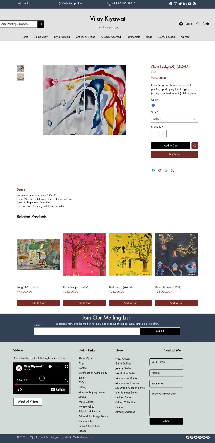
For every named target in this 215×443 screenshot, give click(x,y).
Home (20, 53)
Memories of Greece (127, 387)
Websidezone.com (83, 441)
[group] (107, 270)
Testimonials (85, 425)
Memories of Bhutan (126, 382)
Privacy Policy (86, 410)
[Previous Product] (12, 258)
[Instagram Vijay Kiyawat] (176, 4)
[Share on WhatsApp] (166, 174)
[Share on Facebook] (153, 174)
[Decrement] (154, 137)
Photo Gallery (86, 406)
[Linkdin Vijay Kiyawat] (185, 4)
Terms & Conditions (89, 430)
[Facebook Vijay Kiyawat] (171, 4)
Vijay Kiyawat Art (39, 441)
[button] (206, 23)
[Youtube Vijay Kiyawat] (190, 4)
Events (81, 381)
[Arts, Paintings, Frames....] (40, 24)
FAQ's (82, 386)
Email (37, 329)
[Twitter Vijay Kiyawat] (180, 4)
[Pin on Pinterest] (160, 174)
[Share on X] (172, 174)
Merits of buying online (91, 396)
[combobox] (174, 123)
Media (82, 401)
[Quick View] (38, 258)
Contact (82, 372)
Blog (81, 367)
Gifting (82, 391)
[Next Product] (203, 258)
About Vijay (85, 362)
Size (154, 116)
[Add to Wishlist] (194, 149)
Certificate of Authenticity (92, 377)
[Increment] (163, 137)
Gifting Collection (125, 406)
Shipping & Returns (89, 415)
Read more (156, 97)
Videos (82, 435)
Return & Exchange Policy (93, 420)
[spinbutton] (158, 137)
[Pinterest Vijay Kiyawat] (194, 4)
